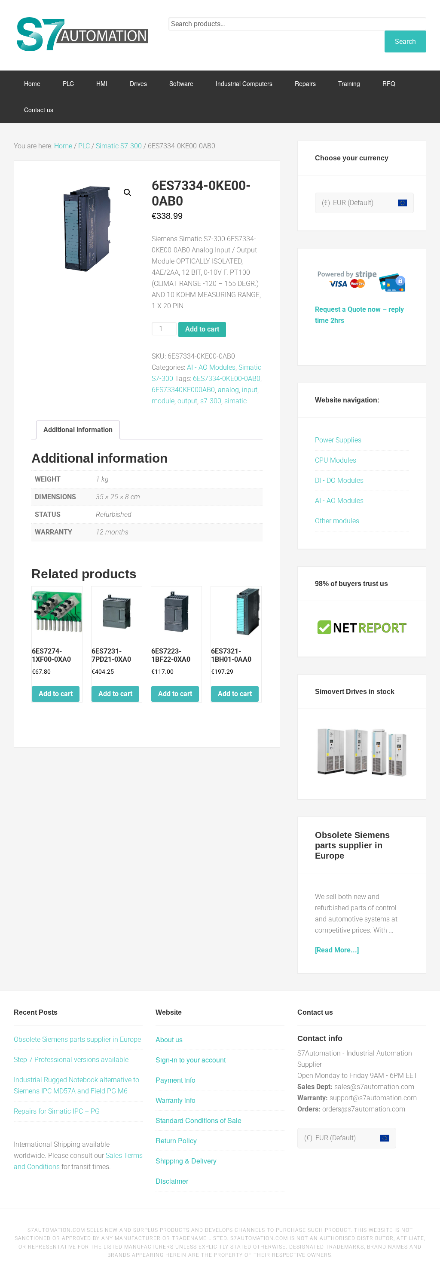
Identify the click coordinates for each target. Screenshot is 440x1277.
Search (405, 41)
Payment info (176, 1080)
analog (228, 390)
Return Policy (176, 1140)
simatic (235, 401)
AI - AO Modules (211, 367)
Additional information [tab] (78, 430)
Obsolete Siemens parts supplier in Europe (352, 845)
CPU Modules (335, 460)
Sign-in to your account (191, 1060)
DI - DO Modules (339, 480)
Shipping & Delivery (186, 1161)
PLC (84, 146)
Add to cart (202, 329)
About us (169, 1039)
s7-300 (210, 401)
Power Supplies (338, 440)
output (187, 401)
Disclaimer (172, 1181)
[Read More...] (337, 950)
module (163, 401)
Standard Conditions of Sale (198, 1120)
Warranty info (176, 1100)
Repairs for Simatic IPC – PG (57, 1111)
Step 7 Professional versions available (71, 1060)
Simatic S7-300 (119, 146)
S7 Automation (82, 34)
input (249, 390)
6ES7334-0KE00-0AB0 (226, 379)
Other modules (337, 521)
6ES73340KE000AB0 (183, 390)
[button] (127, 192)
